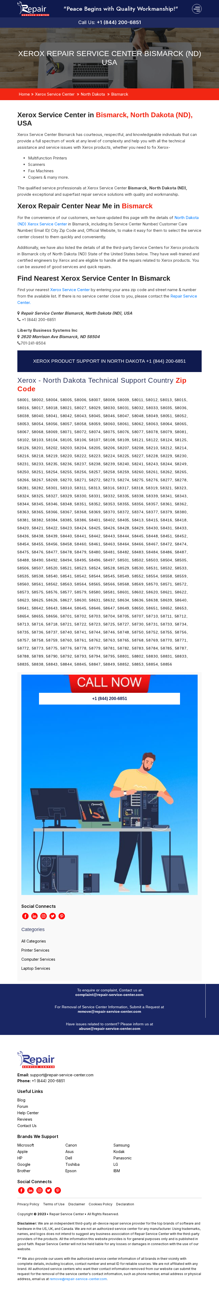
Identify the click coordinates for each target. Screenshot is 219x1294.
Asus (69, 1151)
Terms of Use (54, 1204)
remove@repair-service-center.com (109, 1011)
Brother (23, 1170)
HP (19, 1158)
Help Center (28, 1113)
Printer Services (35, 950)
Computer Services (38, 959)
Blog (21, 1100)
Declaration (125, 1204)
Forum (22, 1106)
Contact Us (27, 1125)
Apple (22, 1151)
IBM (117, 1170)
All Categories (33, 941)
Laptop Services (35, 968)
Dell (68, 1158)
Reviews (24, 1119)
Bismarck (119, 94)
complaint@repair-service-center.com (109, 994)
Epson (70, 1170)
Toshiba (72, 1164)
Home (24, 94)
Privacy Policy (28, 1204)
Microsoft (25, 1145)
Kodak (119, 1151)
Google (23, 1164)
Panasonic (123, 1158)
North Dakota (93, 94)
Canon (71, 1145)
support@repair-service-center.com (61, 1075)
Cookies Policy (100, 1204)
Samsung (122, 1145)
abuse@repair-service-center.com (109, 1028)
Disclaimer (76, 1204)
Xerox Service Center (55, 94)
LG (116, 1164)
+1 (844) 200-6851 (119, 22)
